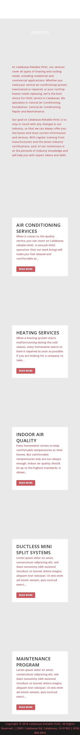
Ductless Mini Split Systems (34, 549)
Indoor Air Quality (30, 437)
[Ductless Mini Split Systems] (40, 518)
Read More (26, 269)
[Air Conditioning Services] (40, 197)
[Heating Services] (40, 304)
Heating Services (37, 333)
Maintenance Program (33, 662)
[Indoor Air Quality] (40, 406)
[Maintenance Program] (40, 630)
